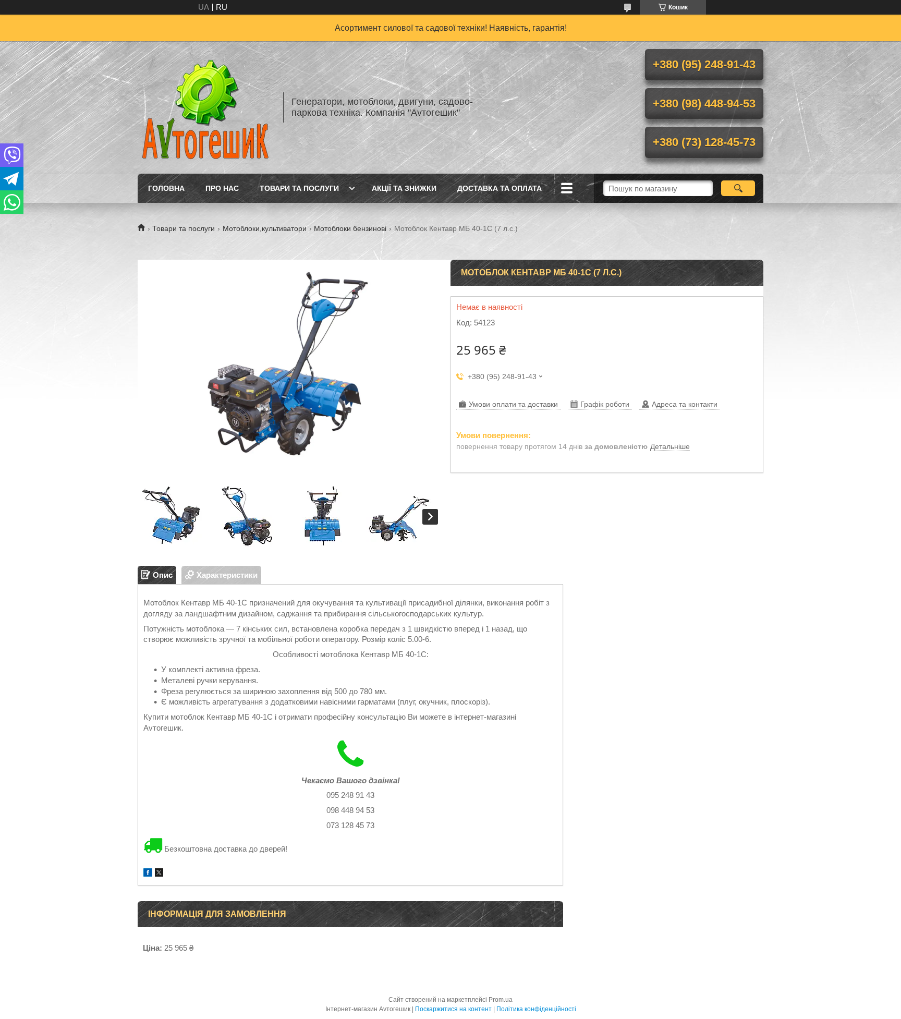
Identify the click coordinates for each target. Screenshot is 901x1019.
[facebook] (147, 873)
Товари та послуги (299, 188)
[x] (159, 873)
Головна (166, 188)
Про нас (222, 188)
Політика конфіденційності (536, 1009)
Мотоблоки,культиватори (265, 228)
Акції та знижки (404, 188)
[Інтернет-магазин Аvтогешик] (205, 107)
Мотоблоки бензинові (350, 228)
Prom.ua (501, 999)
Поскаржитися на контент (453, 1009)
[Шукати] (738, 188)
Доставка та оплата (499, 188)
